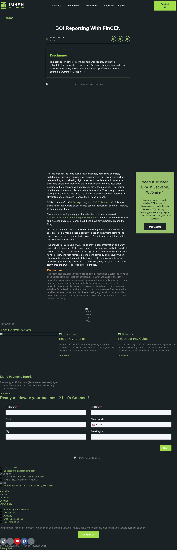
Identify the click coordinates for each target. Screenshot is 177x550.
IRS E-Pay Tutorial (72, 338)
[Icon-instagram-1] (31, 541)
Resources (91, 5)
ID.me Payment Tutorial (16, 376)
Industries (73, 5)
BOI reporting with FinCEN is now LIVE (93, 202)
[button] (113, 38)
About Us (109, 5)
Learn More (5, 393)
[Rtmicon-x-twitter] (10, 541)
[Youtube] (17, 541)
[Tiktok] (3, 541)
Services (56, 5)
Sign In (121, 5)
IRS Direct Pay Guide (133, 338)
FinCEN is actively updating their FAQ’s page (75, 217)
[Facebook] (24, 541)
